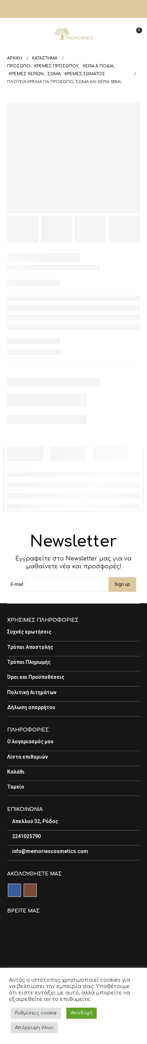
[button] (12, 34)
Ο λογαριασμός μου (30, 741)
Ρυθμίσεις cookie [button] (36, 1013)
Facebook (14, 890)
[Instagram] (80, 9)
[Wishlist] (116, 34)
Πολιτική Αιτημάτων (31, 692)
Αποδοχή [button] (81, 1013)
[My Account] (134, 9)
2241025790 (26, 836)
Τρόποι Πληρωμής (29, 662)
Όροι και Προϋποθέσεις (35, 677)
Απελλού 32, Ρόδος (34, 821)
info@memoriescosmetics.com (49, 851)
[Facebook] (67, 9)
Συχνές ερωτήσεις (29, 632)
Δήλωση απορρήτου (31, 707)
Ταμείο (15, 787)
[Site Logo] (73, 34)
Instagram (30, 890)
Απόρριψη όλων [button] (34, 1027)
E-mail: (17, 584)
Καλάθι (16, 772)
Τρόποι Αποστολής (30, 647)
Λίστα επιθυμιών (27, 757)
